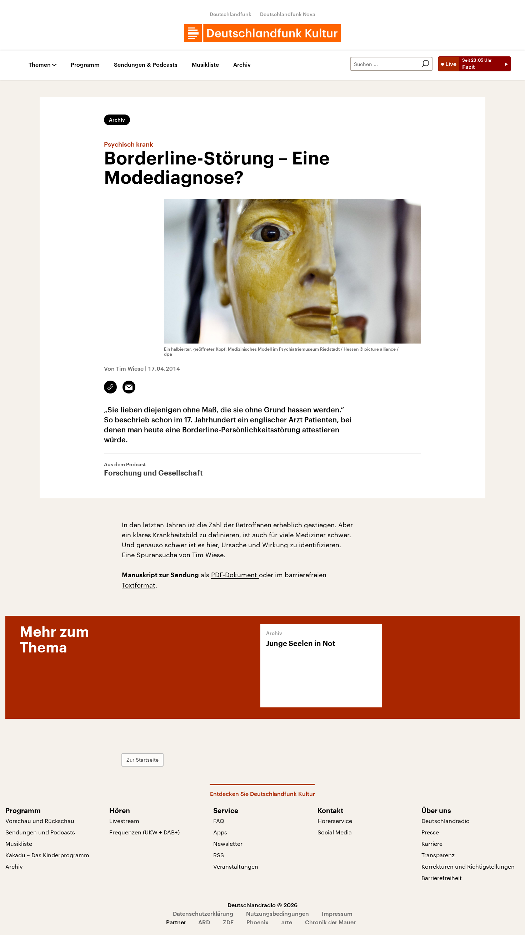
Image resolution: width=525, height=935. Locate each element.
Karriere (431, 843)
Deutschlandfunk (230, 14)
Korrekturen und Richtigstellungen (468, 866)
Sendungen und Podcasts (40, 832)
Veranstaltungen (235, 866)
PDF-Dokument (235, 575)
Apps (220, 832)
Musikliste (205, 65)
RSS (218, 855)
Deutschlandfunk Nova (287, 14)
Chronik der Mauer (330, 922)
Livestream (124, 820)
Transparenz (438, 855)
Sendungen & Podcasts (146, 65)
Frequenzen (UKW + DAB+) (144, 832)
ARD (204, 922)
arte (286, 922)
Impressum (337, 913)
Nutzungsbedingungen (277, 913)
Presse (430, 832)
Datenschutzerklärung (203, 913)
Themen (40, 65)
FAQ (218, 820)
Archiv (242, 65)
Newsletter (227, 843)
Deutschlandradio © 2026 (263, 904)
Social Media (335, 832)
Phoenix (257, 922)
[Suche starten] (425, 63)
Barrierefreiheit (441, 877)
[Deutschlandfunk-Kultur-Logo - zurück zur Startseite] (262, 33)
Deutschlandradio (445, 820)
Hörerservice (335, 820)
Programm (85, 65)
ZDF (228, 922)
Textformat (138, 585)
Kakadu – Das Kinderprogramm (47, 855)
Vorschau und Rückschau (39, 820)
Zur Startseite (142, 760)
